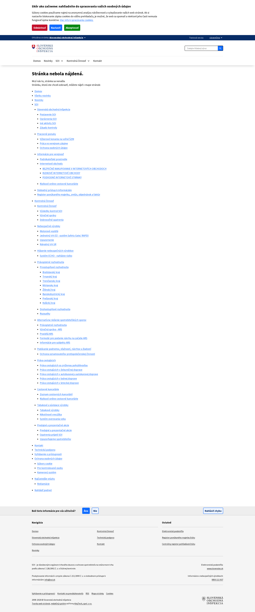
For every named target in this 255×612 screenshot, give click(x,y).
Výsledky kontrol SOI (51, 211)
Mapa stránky (98, 593)
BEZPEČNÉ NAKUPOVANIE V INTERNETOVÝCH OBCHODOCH (74, 168)
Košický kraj (48, 302)
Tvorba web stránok (41, 603)
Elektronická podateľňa (173, 531)
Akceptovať (72, 27)
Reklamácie (43, 483)
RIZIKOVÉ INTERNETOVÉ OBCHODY (61, 173)
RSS (87, 593)
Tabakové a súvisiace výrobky (52, 405)
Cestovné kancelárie (48, 389)
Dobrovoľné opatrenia (51, 219)
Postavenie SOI (48, 114)
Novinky (48, 60)
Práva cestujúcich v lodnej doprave (58, 378)
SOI (36, 104)
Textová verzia (196, 37)
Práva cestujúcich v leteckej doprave (59, 382)
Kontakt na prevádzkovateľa (70, 593)
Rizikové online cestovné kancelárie (59, 183)
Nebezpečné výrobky (48, 226)
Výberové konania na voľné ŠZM (57, 139)
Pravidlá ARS (46, 333)
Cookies (109, 593)
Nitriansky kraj (50, 285)
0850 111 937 (217, 579)
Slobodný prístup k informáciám (54, 190)
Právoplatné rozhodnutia (50, 262)
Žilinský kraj (48, 289)
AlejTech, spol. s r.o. (83, 603)
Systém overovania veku (53, 418)
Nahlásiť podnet (43, 490)
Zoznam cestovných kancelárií (56, 394)
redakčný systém (58, 603)
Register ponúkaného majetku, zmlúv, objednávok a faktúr (68, 194)
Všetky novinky (43, 95)
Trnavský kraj (49, 276)
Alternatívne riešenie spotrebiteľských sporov (61, 320)
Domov (37, 60)
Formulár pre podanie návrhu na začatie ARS (63, 338)
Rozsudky (45, 313)
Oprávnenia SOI (48, 118)
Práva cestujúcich (46, 360)
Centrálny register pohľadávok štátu (178, 544)
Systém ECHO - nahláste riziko (56, 255)
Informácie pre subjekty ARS (55, 342)
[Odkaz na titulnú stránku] (42, 48)
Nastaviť (56, 27)
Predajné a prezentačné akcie (53, 425)
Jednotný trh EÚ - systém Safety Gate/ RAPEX (64, 235)
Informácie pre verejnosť (50, 154)
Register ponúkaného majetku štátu (178, 537)
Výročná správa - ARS (51, 329)
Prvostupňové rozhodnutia (54, 267)
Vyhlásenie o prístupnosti (48, 454)
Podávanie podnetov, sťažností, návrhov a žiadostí (64, 348)
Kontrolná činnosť (44, 200)
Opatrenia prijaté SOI (51, 434)
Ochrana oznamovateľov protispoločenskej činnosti (67, 354)
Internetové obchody (51, 163)
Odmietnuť (39, 27)
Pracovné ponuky (46, 134)
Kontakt (97, 60)
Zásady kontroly (48, 127)
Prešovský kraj (50, 298)
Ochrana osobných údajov (54, 147)
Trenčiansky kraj (51, 281)
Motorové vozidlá (49, 231)
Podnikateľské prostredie (53, 159)
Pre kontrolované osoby (50, 468)
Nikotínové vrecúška (51, 414)
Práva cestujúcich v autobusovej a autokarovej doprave (69, 374)
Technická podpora (45, 449)
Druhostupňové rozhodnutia (55, 309)
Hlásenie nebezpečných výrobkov (55, 250)
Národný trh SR (48, 244)
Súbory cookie (44, 463)
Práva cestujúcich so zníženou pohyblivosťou (64, 365)
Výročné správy (48, 215)
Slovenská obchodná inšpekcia (53, 109)
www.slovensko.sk (215, 568)
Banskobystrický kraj (53, 294)
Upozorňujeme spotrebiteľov (55, 439)
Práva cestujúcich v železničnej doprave (61, 369)
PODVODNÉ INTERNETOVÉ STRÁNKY (62, 177)
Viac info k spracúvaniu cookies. (76, 20)
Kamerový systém (46, 472)
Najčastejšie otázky (45, 478)
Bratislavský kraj (51, 272)
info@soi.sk (49, 579)
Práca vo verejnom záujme (54, 143)
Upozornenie (47, 239)
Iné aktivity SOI (48, 123)
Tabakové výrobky (49, 410)
